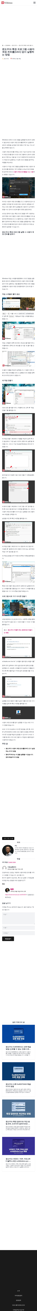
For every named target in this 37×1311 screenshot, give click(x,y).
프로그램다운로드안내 (18, 1305)
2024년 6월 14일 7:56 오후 (15, 869)
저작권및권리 (18, 1295)
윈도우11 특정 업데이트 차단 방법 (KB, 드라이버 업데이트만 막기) (18, 1124)
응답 (3, 884)
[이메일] (8, 850)
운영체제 (7, 45)
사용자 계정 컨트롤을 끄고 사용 (23, 172)
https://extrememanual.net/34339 (15, 894)
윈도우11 (14, 45)
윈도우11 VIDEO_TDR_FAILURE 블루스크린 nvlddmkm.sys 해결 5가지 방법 (18, 1161)
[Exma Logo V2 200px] (6, 2)
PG (16, 846)
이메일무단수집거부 (18, 1310)
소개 (18, 1290)
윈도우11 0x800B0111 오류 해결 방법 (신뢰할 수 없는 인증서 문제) (18, 1049)
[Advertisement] (18, 117)
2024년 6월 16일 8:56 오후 (18, 891)
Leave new (12, 862)
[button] (34, 3)
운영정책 (18, 1300)
